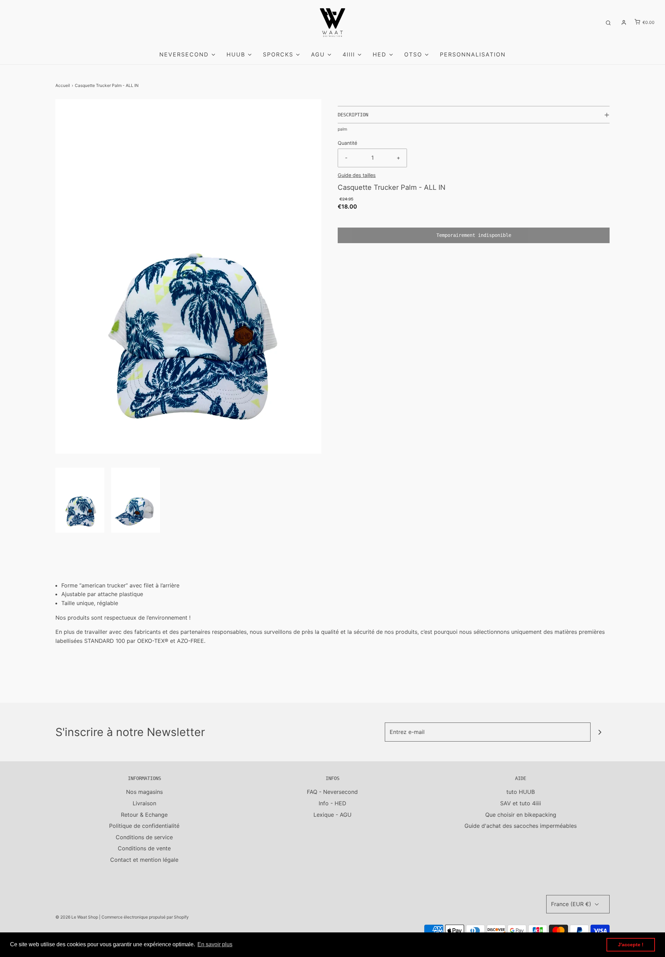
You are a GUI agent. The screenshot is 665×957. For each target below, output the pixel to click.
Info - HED (332, 803)
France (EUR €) (572, 904)
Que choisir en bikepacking (520, 814)
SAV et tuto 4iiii (520, 803)
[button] (79, 500)
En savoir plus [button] (214, 944)
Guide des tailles (357, 175)
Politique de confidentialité (144, 825)
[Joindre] (600, 732)
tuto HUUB (520, 791)
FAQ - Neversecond (332, 791)
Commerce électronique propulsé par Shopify (145, 917)
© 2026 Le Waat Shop (76, 917)
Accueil (62, 85)
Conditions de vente (144, 848)
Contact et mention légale (144, 859)
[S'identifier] (624, 22)
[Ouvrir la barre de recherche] (608, 22)
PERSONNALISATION (473, 54)
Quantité (347, 143)
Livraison (144, 803)
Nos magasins (144, 791)
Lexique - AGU (332, 814)
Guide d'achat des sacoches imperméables (520, 825)
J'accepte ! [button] (631, 944)
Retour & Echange (144, 814)
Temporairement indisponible (473, 235)
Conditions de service (144, 837)
